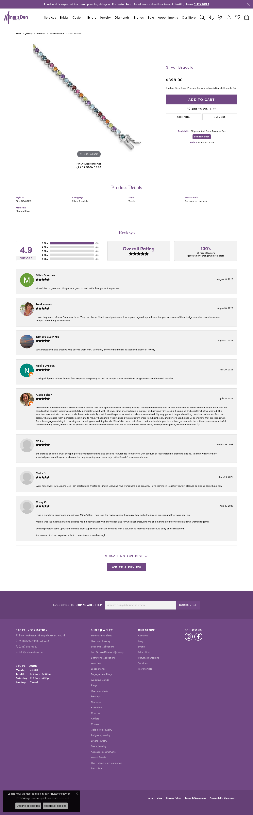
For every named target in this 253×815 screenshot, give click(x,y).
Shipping (183, 116)
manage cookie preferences (38, 798)
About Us (143, 635)
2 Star (45, 255)
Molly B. (41, 473)
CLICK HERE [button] (201, 4)
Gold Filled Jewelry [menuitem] (101, 729)
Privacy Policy (173, 797)
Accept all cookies (55, 805)
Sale (151, 17)
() (96, 243)
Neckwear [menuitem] (97, 701)
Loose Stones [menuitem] (98, 668)
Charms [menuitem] (95, 713)
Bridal (64, 17)
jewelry (28, 33)
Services (50, 17)
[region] (89, 99)
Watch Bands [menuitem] (98, 757)
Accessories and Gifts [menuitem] (103, 751)
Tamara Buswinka (47, 337)
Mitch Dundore (45, 275)
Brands (138, 17)
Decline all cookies (28, 805)
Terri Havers (44, 304)
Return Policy (155, 797)
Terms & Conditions (195, 797)
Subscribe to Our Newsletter (77, 605)
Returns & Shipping (149, 657)
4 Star (45, 247)
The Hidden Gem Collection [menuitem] (106, 762)
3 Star (45, 251)
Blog (140, 641)
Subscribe (188, 605)
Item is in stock (201, 136)
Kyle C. (40, 440)
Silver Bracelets (57, 33)
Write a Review (126, 567)
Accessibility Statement (222, 797)
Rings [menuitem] (94, 685)
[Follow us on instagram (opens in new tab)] (189, 637)
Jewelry (105, 17)
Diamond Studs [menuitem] (99, 690)
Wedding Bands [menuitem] (100, 679)
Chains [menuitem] (95, 724)
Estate (91, 17)
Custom (78, 17)
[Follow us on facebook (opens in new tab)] (198, 637)
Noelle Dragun (45, 365)
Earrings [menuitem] (96, 696)
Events (141, 646)
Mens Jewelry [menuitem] (98, 746)
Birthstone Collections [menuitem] (103, 657)
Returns (220, 116)
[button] (202, 17)
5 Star (45, 243)
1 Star (45, 258)
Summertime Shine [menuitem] (101, 635)
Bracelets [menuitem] (96, 707)
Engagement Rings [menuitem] (101, 674)
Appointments (168, 17)
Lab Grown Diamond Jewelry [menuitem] (107, 652)
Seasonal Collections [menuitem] (102, 646)
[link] (211, 17)
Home (18, 33)
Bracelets (41, 33)
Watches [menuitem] (96, 663)
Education (143, 652)
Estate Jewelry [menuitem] (99, 740)
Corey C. (41, 502)
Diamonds (122, 17)
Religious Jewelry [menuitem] (100, 735)
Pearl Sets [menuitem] (96, 768)
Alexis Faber (44, 395)
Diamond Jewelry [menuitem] (100, 641)
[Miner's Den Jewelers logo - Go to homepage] (16, 17)
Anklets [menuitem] (95, 718)
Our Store (189, 17)
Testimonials (145, 668)
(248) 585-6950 (88, 167)
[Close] (248, 4)
